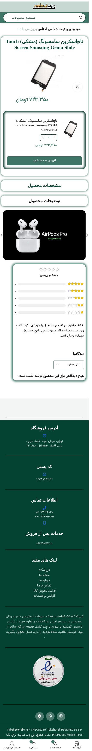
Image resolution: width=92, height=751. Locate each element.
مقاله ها (44, 575)
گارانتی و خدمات (44, 596)
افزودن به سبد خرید (44, 161)
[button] (87, 235)
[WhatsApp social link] (50, 716)
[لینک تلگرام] (39, 716)
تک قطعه (63, 616)
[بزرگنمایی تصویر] (77, 87)
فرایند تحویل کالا (44, 590)
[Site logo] (44, 6)
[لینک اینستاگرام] (61, 716)
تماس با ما (44, 585)
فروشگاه (44, 570)
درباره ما (44, 580)
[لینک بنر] (44, 235)
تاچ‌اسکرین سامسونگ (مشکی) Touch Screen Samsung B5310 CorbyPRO (36, 125)
